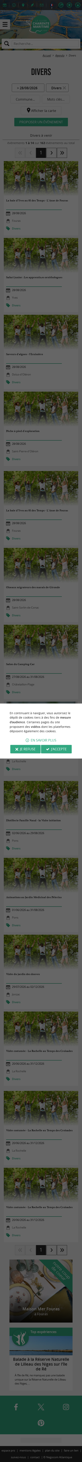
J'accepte (59, 749)
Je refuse (28, 749)
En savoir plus (43, 740)
